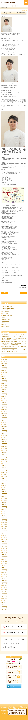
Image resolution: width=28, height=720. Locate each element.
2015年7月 (4, 587)
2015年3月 (4, 595)
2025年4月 (4, 389)
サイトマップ (16, 708)
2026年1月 (4, 372)
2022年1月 (4, 461)
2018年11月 (4, 513)
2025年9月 (4, 380)
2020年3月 (4, 502)
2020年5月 (4, 498)
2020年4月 (4, 500)
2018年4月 (4, 526)
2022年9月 (4, 446)
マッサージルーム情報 (7, 315)
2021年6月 (4, 474)
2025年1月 (4, 394)
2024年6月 (4, 407)
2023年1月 (4, 439)
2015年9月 (4, 583)
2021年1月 (4, 483)
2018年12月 (4, 511)
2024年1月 (4, 417)
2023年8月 (4, 426)
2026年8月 (4, 359)
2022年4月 (4, 456)
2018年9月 (4, 517)
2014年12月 (4, 600)
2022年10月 (4, 444)
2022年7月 (4, 450)
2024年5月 (4, 409)
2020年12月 (4, 485)
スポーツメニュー (16, 707)
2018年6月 (4, 522)
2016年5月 (4, 569)
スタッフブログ (5, 311)
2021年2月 (4, 482)
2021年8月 (4, 470)
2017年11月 (4, 535)
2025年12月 (4, 374)
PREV (4, 292)
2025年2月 (4, 393)
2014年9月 (4, 606)
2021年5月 (4, 476)
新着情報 (4, 324)
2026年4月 (4, 367)
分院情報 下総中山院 (7, 306)
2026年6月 (4, 363)
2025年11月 (4, 376)
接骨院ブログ (5, 322)
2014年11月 (4, 602)
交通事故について (8, 708)
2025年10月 (4, 378)
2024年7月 (4, 406)
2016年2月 (4, 574)
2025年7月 (4, 383)
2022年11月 (4, 443)
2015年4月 (4, 593)
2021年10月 (4, 467)
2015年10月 (4, 582)
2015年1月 (4, 598)
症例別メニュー (22, 706)
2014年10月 (4, 604)
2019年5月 (4, 507)
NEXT (23, 292)
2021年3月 (4, 480)
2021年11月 (4, 465)
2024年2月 (4, 415)
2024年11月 (4, 398)
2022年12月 (4, 441)
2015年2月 (4, 596)
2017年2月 (4, 552)
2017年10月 (4, 537)
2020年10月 (4, 489)
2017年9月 (4, 539)
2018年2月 (4, 530)
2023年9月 (4, 424)
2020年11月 (4, 487)
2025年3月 (4, 391)
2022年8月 (4, 448)
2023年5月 (4, 431)
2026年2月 (4, 370)
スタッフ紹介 (7, 706)
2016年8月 (4, 563)
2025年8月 (4, 381)
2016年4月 (4, 570)
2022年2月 (4, 459)
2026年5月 (4, 365)
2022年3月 (4, 457)
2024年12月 (4, 396)
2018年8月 (4, 519)
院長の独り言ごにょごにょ (8, 308)
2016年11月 (4, 557)
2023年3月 (4, 435)
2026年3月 (4, 368)
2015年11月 (4, 580)
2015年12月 (4, 578)
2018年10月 (4, 515)
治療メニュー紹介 (6, 326)
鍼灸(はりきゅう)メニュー (6, 707)
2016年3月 (4, 572)
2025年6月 (4, 385)
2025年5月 (4, 387)
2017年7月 (4, 543)
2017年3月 (4, 550)
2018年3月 (4, 528)
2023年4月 (4, 433)
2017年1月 (4, 554)
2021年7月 (4, 472)
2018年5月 (4, 524)
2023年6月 (4, 430)
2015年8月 (4, 585)
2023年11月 (4, 420)
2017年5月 (4, 546)
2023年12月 (4, 419)
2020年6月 (4, 496)
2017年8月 (4, 541)
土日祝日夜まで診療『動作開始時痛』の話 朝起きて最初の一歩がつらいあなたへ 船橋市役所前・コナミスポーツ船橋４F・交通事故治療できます (14, 343)
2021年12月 (4, 463)
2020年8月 (4, 493)
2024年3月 (4, 413)
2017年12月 (4, 533)
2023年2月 (4, 437)
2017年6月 (4, 544)
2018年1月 (4, 531)
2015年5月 (4, 591)
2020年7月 (4, 494)
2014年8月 (4, 607)
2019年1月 (4, 509)
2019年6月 (4, 506)
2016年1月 (4, 576)
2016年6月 (4, 567)
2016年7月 (4, 565)
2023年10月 (4, 422)
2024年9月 (4, 402)
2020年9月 (4, 491)
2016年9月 (4, 561)
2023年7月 (4, 428)
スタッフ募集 (5, 313)
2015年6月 (4, 589)
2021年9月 (4, 469)
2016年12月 (4, 556)
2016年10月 (4, 559)
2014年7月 (4, 609)
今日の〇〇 (4, 317)
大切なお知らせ (5, 321)
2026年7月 (4, 361)
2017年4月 (4, 548)
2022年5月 (4, 454)
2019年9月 (4, 504)
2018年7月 (4, 520)
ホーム (2, 706)
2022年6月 (4, 452)
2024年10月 (4, 400)
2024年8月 (4, 404)
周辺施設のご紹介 (6, 319)
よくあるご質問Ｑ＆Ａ (7, 309)
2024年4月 (4, 411)
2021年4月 (4, 478)
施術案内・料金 (14, 706)
